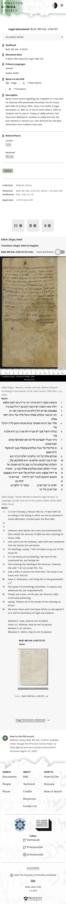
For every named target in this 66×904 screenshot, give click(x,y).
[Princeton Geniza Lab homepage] (22, 824)
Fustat (8, 144)
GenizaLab (33, 840)
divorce (8, 171)
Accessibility (33, 868)
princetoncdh (35, 854)
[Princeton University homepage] (33, 899)
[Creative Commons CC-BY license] (33, 881)
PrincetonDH (35, 847)
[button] (12, 8)
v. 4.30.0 (33, 890)
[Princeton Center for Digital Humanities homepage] (43, 825)
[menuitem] (9, 777)
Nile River (10, 156)
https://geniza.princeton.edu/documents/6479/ (33, 747)
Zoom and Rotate (44, 252)
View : (29, 696)
